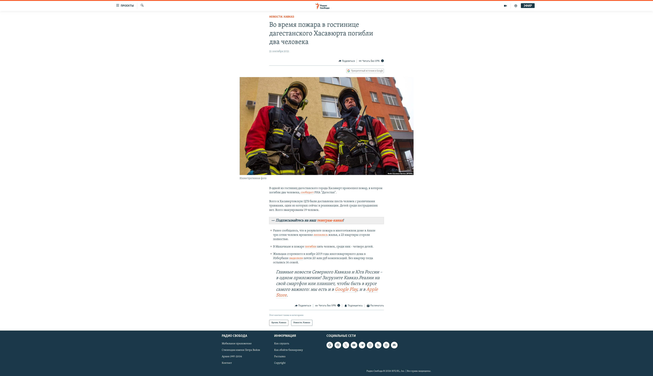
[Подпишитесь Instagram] (370, 345)
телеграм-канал (330, 220)
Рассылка (280, 356)
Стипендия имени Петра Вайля (241, 350)
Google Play (346, 289)
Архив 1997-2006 (232, 356)
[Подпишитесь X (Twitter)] (346, 345)
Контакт (227, 363)
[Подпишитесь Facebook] (337, 345)
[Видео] (505, 5)
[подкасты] (516, 5)
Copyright (280, 363)
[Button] (347, 61)
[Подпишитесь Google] (329, 345)
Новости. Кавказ (281, 17)
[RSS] (378, 345)
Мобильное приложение (237, 343)
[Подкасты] (386, 345)
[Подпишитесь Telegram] (362, 345)
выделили (296, 258)
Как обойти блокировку (288, 350)
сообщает (307, 192)
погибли (310, 246)
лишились (321, 235)
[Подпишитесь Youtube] (354, 345)
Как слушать (281, 343)
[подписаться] (394, 345)
